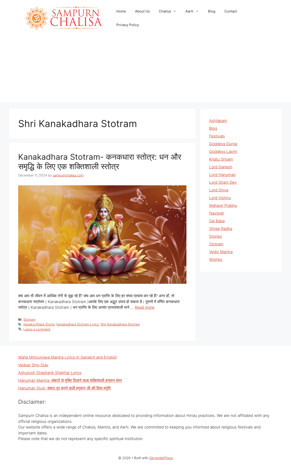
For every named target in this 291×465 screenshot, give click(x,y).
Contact (230, 11)
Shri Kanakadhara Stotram (120, 324)
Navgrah (216, 213)
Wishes (215, 259)
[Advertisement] (145, 70)
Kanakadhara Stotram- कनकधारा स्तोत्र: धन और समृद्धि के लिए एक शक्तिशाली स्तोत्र (99, 161)
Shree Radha (220, 228)
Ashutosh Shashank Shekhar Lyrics (49, 372)
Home (121, 11)
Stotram (29, 319)
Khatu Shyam (221, 159)
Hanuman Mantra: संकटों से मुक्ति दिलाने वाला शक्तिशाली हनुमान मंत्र (70, 380)
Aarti (189, 11)
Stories (215, 236)
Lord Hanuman (222, 174)
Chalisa (165, 11)
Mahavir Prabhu (223, 205)
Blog (211, 11)
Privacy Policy (127, 25)
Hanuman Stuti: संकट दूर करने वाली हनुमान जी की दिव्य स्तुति (64, 388)
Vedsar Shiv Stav (33, 365)
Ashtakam (218, 120)
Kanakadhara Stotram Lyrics (77, 324)
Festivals (217, 136)
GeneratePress (161, 458)
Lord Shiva (218, 190)
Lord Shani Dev (223, 182)
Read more (144, 307)
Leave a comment (36, 329)
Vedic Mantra (221, 252)
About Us (142, 11)
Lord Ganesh (220, 167)
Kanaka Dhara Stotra (39, 324)
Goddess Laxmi (223, 151)
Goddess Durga (223, 144)
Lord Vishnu (220, 198)
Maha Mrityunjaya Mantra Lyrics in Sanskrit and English (67, 357)
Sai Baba (217, 221)
